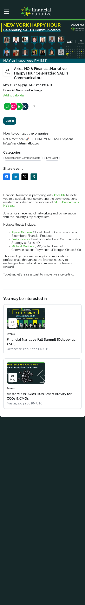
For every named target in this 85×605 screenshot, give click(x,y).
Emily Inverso (21, 239)
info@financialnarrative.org (21, 143)
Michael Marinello (23, 246)
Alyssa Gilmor (21, 232)
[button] (14, 95)
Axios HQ (59, 195)
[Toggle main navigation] (6, 11)
